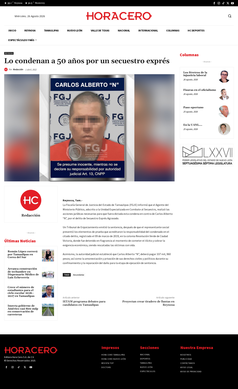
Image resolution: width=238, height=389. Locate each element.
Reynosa (9, 53)
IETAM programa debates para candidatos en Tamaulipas (84, 303)
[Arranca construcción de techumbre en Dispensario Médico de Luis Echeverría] (48, 273)
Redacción (18, 69)
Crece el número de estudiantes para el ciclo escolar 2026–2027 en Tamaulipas (21, 292)
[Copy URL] (162, 189)
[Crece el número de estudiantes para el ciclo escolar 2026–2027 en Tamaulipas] (48, 291)
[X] (228, 3)
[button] (229, 16)
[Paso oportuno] (224, 111)
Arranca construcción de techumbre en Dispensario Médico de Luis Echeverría (23, 273)
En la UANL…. (192, 125)
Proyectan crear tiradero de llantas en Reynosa (148, 303)
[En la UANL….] (224, 129)
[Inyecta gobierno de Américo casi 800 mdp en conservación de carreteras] (48, 310)
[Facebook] (214, 3)
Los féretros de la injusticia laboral (195, 74)
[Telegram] (154, 189)
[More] (171, 189)
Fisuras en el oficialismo (199, 90)
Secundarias (78, 274)
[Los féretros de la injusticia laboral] (224, 77)
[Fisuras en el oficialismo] (224, 94)
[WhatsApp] (146, 189)
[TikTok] (223, 3)
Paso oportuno (193, 107)
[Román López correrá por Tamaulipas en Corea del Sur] (48, 255)
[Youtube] (232, 3)
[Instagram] (218, 3)
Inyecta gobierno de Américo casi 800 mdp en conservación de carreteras (23, 310)
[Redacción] (6, 69)
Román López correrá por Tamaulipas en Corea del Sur (22, 254)
